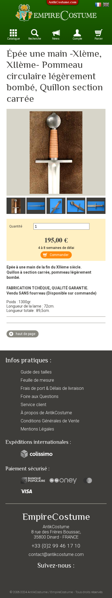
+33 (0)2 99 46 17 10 (56, 546)
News (56, 38)
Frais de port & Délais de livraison (52, 388)
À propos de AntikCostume (46, 412)
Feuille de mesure (37, 380)
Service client (33, 404)
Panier (99, 38)
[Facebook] (56, 578)
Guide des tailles (36, 372)
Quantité (15, 226)
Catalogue (13, 38)
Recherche (34, 38)
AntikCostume (38, 592)
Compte (77, 38)
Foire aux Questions (39, 396)
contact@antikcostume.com (56, 554)
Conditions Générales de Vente (50, 420)
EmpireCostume (61, 592)
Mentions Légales (37, 429)
